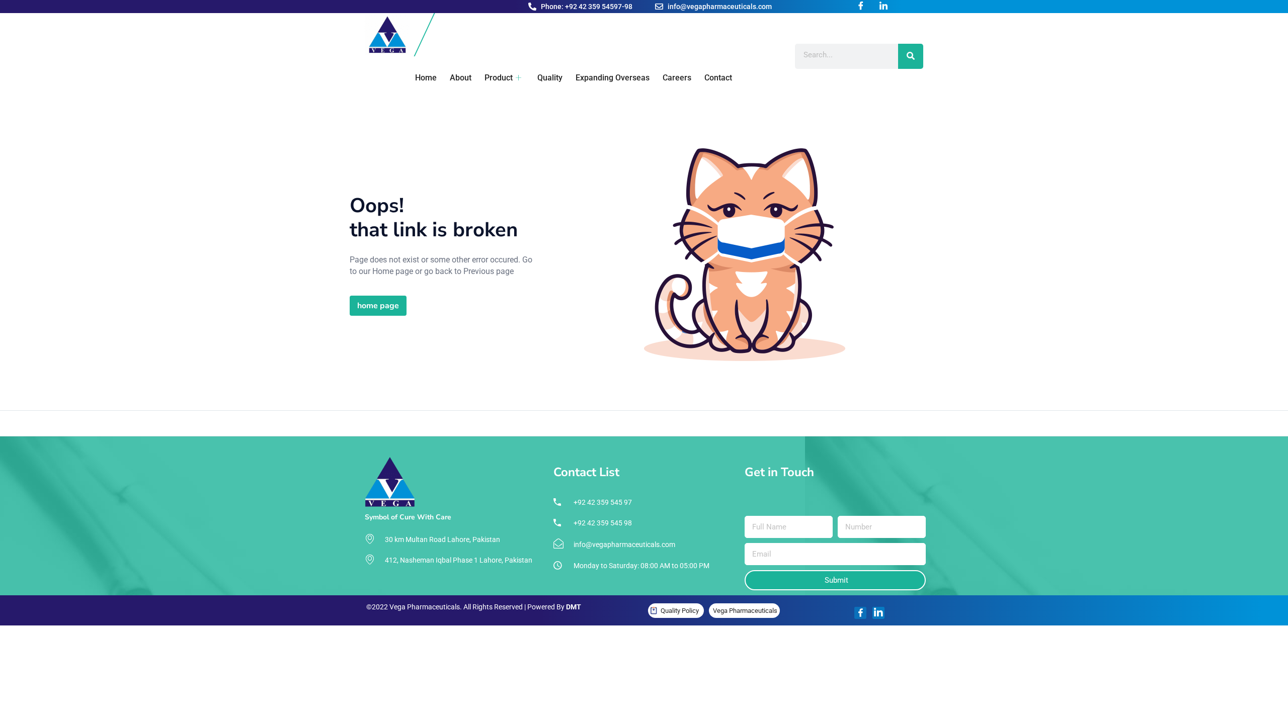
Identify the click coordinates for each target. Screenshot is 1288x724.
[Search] (910, 56)
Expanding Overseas (613, 77)
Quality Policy (680, 610)
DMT (573, 607)
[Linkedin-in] (878, 613)
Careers (677, 77)
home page (378, 305)
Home (426, 77)
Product (499, 77)
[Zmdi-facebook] (860, 613)
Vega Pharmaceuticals (745, 610)
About (460, 77)
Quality (549, 77)
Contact (718, 77)
